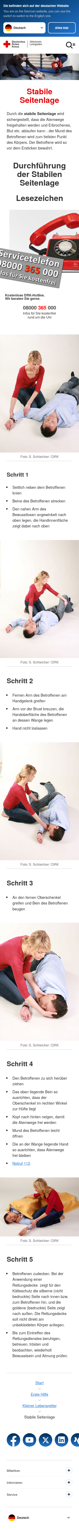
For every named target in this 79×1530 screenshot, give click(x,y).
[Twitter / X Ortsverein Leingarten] (45, 1440)
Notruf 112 (21, 1163)
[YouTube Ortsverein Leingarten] (29, 1440)
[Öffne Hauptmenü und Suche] (71, 45)
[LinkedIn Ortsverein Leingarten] (61, 1440)
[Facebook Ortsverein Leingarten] (13, 1440)
